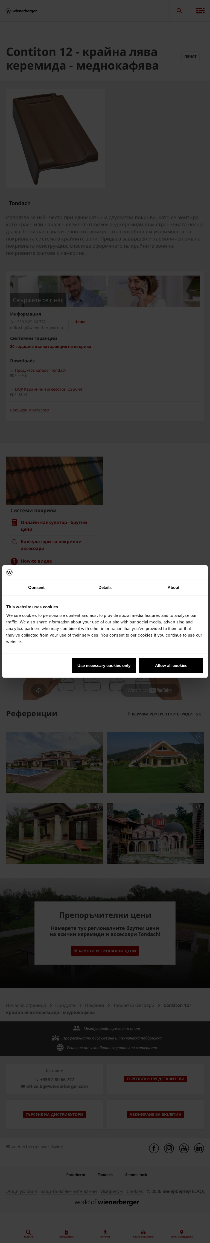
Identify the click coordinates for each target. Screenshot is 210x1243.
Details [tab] (105, 587)
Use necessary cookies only (103, 665)
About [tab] (174, 587)
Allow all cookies (171, 665)
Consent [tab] (36, 587)
